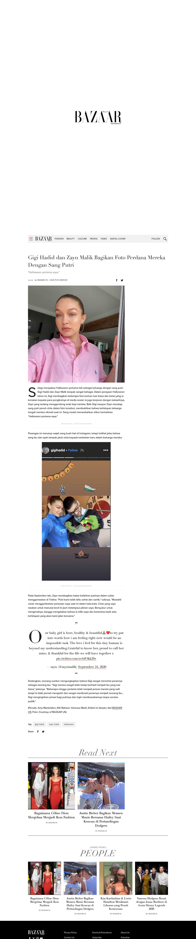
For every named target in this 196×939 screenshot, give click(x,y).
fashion (59, 238)
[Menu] (31, 239)
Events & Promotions (102, 932)
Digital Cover (117, 238)
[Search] (165, 239)
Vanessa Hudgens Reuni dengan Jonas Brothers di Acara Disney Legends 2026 (151, 903)
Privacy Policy (70, 932)
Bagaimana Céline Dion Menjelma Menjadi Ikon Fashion (51, 815)
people (93, 238)
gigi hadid (39, 724)
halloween (69, 724)
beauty (71, 238)
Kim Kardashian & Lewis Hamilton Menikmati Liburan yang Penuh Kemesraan (116, 903)
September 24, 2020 (92, 667)
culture (82, 238)
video (104, 238)
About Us (125, 932)
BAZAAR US (43, 280)
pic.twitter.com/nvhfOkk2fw (76, 658)
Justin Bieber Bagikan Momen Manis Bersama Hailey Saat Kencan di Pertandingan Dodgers (101, 820)
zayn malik (54, 724)
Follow (156, 238)
